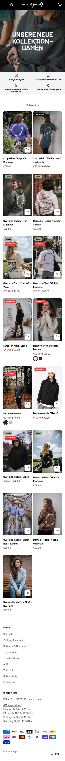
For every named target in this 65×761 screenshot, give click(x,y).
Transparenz (10, 652)
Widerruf (8, 669)
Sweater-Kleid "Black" (15, 345)
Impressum (9, 681)
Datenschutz (10, 675)
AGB (5, 663)
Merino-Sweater (12, 413)
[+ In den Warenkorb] (27, 150)
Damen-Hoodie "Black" (45, 413)
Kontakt (7, 634)
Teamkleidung (11, 657)
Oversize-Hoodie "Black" (16, 476)
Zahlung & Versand (13, 640)
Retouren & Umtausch (15, 646)
